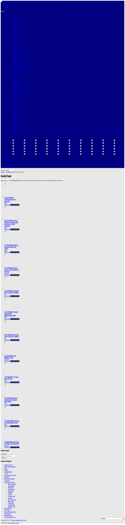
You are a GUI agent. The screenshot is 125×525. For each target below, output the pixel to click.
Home (2, 172)
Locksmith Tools (10, 172)
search (103, 518)
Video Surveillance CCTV (8, 471)
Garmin (6, 477)
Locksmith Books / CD (11, 506)
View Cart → (5, 180)
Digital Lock (8, 465)
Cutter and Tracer (11, 497)
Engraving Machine (11, 490)
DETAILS (7, 205)
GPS (5, 468)
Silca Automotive (10, 467)
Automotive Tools (10, 475)
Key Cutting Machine (12, 500)
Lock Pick (11, 503)
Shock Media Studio (13, 523)
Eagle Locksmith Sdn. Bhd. (18, 520)
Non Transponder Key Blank (10, 513)
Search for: (4, 454)
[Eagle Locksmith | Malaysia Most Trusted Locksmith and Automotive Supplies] (26, 1)
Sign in (6, 6)
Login (6, 8)
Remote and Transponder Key (10, 516)
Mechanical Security (8, 509)
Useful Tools (10, 493)
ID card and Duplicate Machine (12, 485)
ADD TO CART (14, 205)
